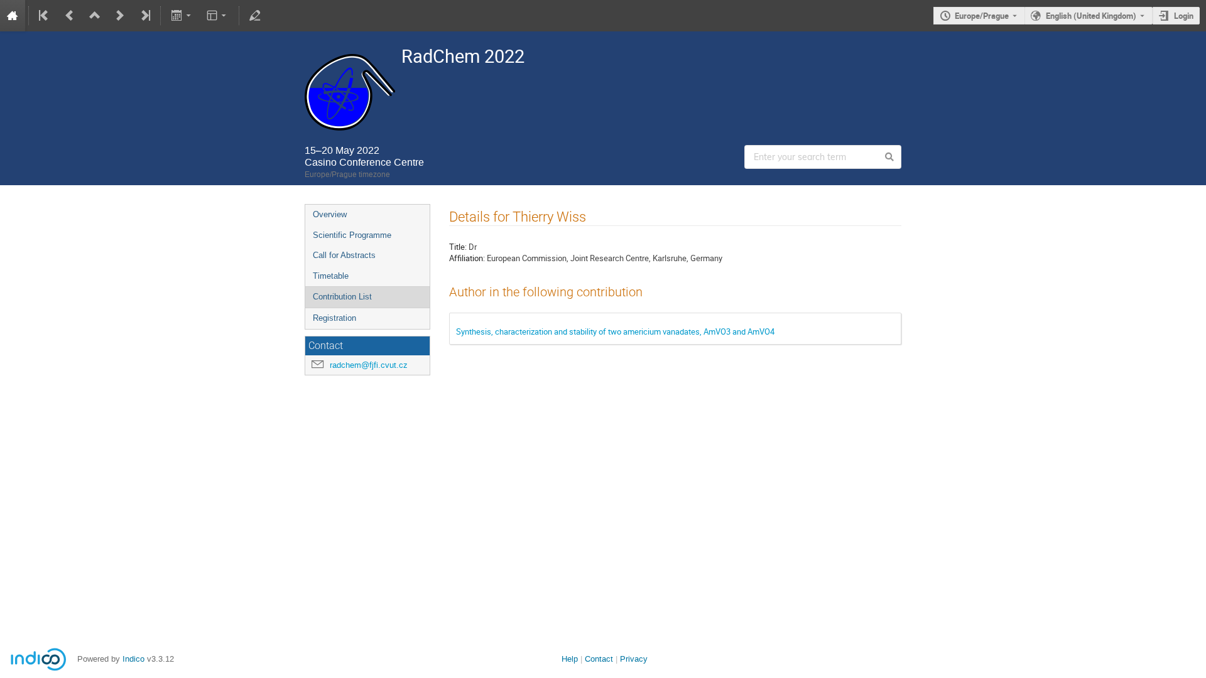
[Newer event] (120, 15)
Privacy (634, 659)
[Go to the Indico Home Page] (12, 15)
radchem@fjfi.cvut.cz (369, 365)
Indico (133, 659)
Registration (334, 318)
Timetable (331, 276)
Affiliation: (467, 258)
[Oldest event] (44, 15)
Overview (330, 214)
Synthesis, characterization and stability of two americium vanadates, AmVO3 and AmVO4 (615, 331)
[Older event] (69, 15)
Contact (599, 659)
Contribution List (342, 296)
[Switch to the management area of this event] (255, 15)
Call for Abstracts (344, 255)
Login (1183, 15)
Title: (458, 246)
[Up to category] (94, 15)
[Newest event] (144, 15)
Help (570, 659)
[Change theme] (218, 15)
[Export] (182, 15)
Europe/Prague (982, 15)
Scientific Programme (352, 235)
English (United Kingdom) (1091, 15)
